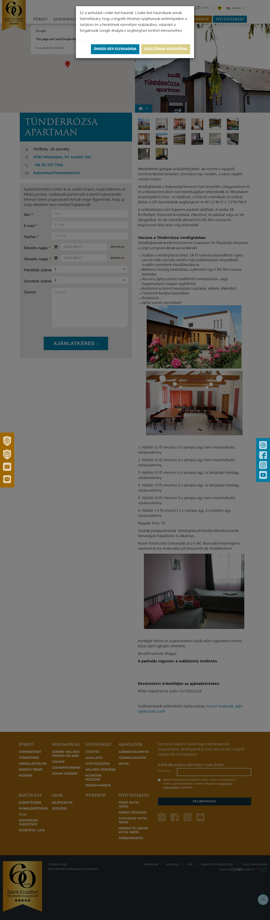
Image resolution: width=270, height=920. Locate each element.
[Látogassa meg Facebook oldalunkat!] (263, 455)
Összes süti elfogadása (115, 49)
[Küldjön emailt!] (263, 445)
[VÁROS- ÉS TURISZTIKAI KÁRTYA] (7, 467)
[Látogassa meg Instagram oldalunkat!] (263, 465)
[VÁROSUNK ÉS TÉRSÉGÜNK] (7, 441)
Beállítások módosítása (165, 49)
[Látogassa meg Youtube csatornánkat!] (263, 475)
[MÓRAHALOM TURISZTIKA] (7, 454)
